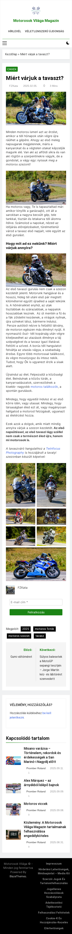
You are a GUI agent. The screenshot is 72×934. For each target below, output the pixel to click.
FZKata (13, 85)
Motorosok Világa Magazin (36, 20)
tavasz (39, 636)
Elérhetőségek (54, 928)
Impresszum (54, 863)
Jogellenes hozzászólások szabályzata (54, 893)
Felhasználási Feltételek (54, 912)
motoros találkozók (44, 386)
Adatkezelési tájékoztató (53, 904)
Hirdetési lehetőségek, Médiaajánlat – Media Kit (54, 871)
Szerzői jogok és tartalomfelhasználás (54, 881)
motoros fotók (44, 629)
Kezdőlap (11, 54)
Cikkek (11, 69)
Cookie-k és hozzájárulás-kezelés (54, 920)
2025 (25, 629)
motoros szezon (19, 636)
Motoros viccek (35, 804)
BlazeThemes (18, 876)
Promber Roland (36, 768)
